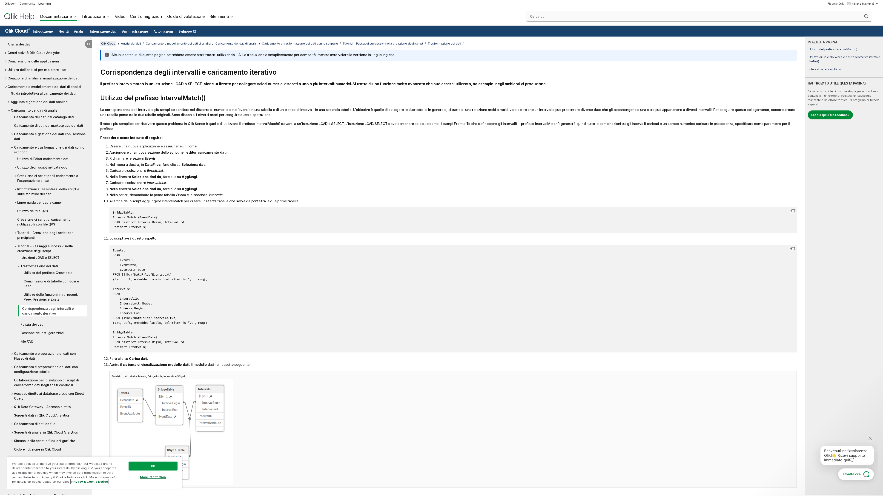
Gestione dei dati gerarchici (42, 333)
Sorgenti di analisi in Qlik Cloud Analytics (46, 432)
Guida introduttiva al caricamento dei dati (43, 93)
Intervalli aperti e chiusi (825, 69)
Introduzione (93, 16)
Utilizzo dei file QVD (32, 211)
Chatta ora (852, 474)
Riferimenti (219, 16)
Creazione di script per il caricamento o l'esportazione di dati (47, 178)
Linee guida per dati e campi (39, 202)
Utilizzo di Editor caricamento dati (43, 159)
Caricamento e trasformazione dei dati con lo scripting (49, 149)
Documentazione (56, 16)
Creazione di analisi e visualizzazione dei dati (43, 78)
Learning (44, 3)
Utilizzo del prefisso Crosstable (48, 273)
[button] (866, 16)
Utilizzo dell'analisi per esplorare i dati (37, 70)
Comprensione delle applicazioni (33, 61)
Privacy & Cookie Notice (89, 481)
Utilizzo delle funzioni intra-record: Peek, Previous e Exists (51, 297)
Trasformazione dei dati (39, 266)
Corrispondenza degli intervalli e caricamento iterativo (48, 311)
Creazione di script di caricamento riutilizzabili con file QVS (44, 221)
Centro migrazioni (146, 16)
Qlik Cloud (17, 31)
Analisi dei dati (19, 44)
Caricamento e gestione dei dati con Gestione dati (50, 136)
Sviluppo (185, 31)
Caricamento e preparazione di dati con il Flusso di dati (46, 356)
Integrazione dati (103, 31)
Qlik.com (10, 3)
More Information (153, 477)
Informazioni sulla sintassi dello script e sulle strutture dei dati (48, 191)
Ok (153, 466)
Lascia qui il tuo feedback (830, 115)
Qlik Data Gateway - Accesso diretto (42, 407)
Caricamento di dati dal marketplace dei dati (48, 125)
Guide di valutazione (186, 16)
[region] (94, 472)
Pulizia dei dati (31, 324)
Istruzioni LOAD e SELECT (40, 257)
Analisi (79, 31)
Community (27, 3)
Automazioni (163, 31)
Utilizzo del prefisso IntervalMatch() (833, 49)
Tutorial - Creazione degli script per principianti (45, 235)
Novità (63, 31)
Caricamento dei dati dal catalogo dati (44, 117)
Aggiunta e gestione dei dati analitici (39, 102)
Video (120, 16)
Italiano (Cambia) (863, 3)
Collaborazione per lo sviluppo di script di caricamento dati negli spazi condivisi (46, 382)
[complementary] (844, 266)
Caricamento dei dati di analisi (34, 110)
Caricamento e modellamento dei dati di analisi (44, 87)
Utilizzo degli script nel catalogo (42, 167)
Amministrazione (135, 31)
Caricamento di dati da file (34, 424)
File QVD (27, 341)
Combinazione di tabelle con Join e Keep (51, 283)
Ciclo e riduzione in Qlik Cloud (37, 449)
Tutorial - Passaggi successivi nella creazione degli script (45, 248)
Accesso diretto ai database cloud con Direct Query (49, 396)
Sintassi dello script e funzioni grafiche (44, 441)
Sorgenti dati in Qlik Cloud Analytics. (42, 415)
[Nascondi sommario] (88, 44)
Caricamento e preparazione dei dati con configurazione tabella (46, 369)
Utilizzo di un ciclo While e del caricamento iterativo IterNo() (844, 59)
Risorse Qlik (836, 3)
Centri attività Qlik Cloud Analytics (34, 53)
